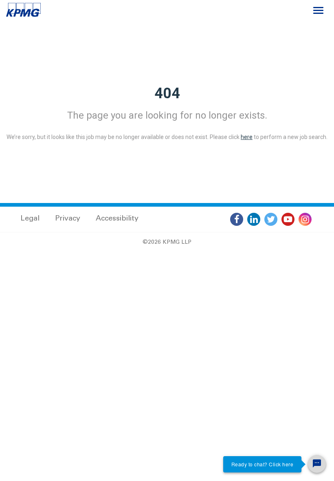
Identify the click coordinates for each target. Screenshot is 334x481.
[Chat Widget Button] (317, 464)
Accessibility (117, 219)
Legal (30, 219)
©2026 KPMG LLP (167, 242)
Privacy (67, 219)
